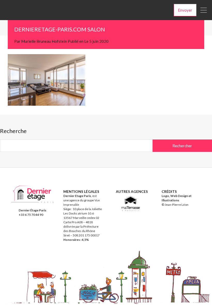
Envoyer (185, 10)
